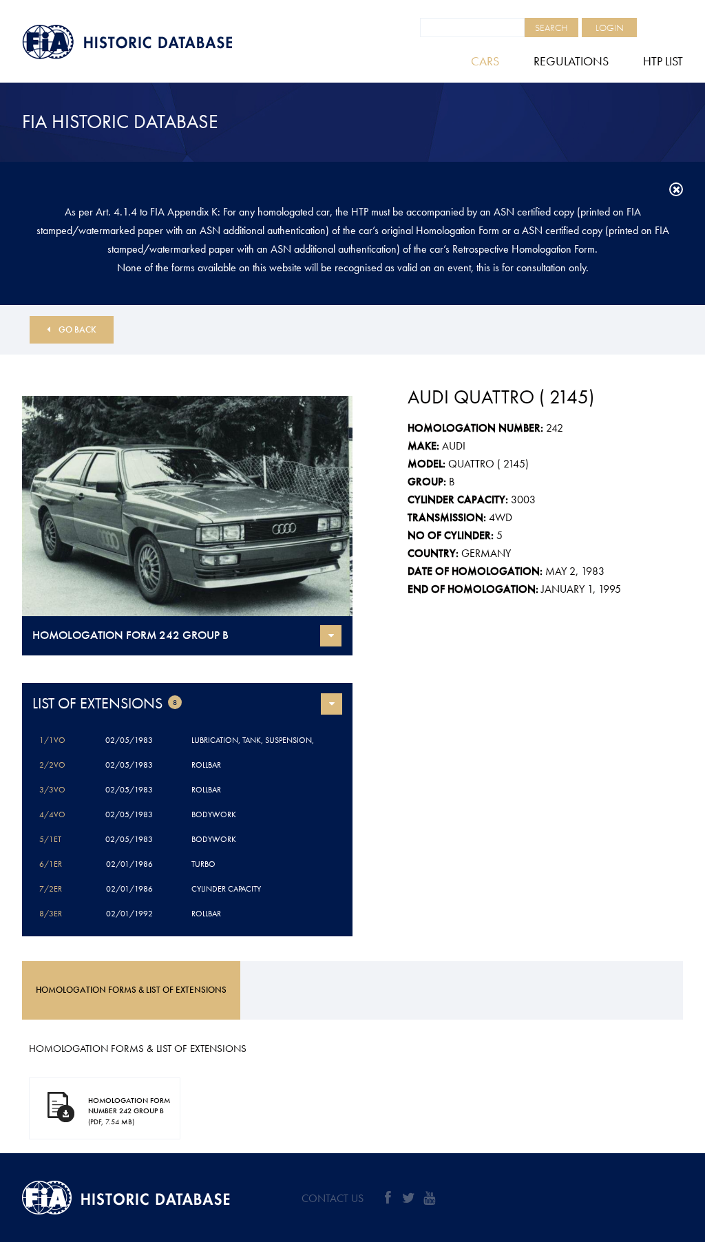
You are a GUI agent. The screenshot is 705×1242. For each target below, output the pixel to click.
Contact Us (333, 1198)
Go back (77, 329)
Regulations (571, 61)
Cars (485, 61)
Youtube (429, 1198)
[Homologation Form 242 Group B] (187, 506)
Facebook (387, 1198)
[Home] (159, 42)
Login (610, 27)
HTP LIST (663, 61)
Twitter (408, 1198)
